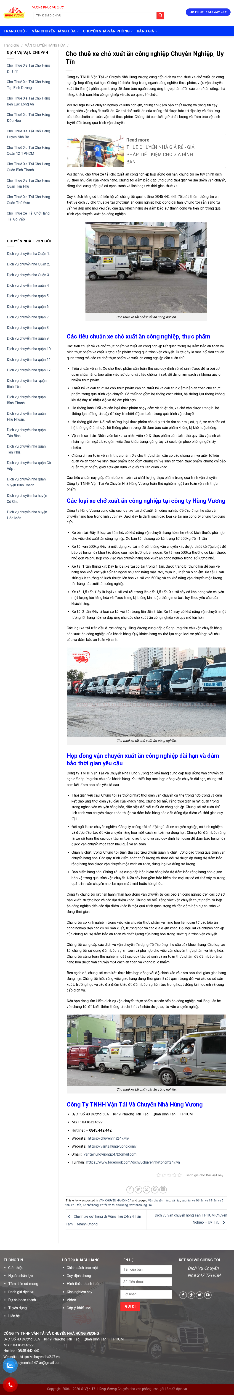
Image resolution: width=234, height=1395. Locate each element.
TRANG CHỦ (14, 31)
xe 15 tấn (211, 1200)
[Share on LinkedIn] (163, 1189)
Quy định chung (79, 1276)
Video (71, 1300)
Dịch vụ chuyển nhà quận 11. (29, 359)
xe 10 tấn (198, 1200)
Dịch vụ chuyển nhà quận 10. (29, 349)
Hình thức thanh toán (83, 1284)
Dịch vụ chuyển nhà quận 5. (28, 296)
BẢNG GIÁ (145, 31)
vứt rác (186, 1200)
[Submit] (160, 15)
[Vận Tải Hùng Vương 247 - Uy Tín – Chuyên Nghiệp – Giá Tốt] (14, 13)
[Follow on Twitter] (199, 1295)
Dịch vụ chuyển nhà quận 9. (28, 338)
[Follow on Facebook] (183, 1295)
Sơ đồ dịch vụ (177, 1389)
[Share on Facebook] (130, 1189)
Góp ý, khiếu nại (79, 1308)
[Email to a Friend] (146, 1189)
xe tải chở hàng (118, 1205)
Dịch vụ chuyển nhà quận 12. (29, 370)
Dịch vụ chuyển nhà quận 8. (28, 327)
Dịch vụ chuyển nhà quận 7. (28, 317)
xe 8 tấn (76, 1205)
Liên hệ (14, 1316)
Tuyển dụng (17, 1308)
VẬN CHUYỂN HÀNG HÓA (54, 31)
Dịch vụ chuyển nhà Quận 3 (28, 275)
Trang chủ (11, 45)
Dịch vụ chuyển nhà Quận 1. (28, 254)
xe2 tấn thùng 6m (140, 1205)
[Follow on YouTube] (208, 1295)
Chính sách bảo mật (82, 1268)
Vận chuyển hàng (159, 1200)
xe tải (103, 1205)
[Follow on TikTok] (191, 1295)
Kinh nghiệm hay (79, 1292)
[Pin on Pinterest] (155, 1189)
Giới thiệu (15, 1268)
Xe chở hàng (90, 1205)
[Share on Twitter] (138, 1189)
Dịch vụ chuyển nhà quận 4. (28, 285)
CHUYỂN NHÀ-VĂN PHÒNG (106, 31)
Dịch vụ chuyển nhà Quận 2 (28, 264)
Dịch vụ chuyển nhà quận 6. (28, 306)
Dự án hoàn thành (22, 1300)
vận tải (176, 1200)
